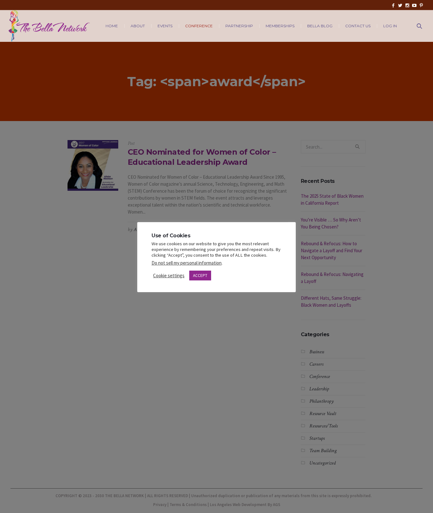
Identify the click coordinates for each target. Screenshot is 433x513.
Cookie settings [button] (168, 276)
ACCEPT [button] (200, 275)
